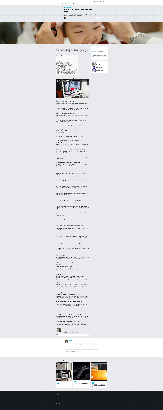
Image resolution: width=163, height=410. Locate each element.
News (58, 3)
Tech (94, 1)
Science (97, 1)
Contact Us (57, 401)
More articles (71, 347)
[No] (74, 354)
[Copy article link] (98, 18)
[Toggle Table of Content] (76, 55)
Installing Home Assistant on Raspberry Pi (63, 61)
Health (103, 1)
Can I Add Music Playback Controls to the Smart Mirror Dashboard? (67, 72)
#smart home (77, 20)
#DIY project (66, 20)
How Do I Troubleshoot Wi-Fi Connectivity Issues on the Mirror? (67, 70)
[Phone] (57, 334)
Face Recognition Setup (61, 66)
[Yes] (71, 354)
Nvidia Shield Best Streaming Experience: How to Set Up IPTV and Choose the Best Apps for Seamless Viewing (81, 384)
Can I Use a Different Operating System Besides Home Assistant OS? (67, 69)
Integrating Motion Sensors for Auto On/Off (63, 63)
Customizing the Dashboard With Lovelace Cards (64, 64)
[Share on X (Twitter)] (96, 18)
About (56, 400)
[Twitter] (56, 334)
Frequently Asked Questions (61, 68)
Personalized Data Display (61, 67)
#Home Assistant (71, 20)
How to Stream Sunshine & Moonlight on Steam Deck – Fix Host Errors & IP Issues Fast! (98, 385)
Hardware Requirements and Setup (62, 58)
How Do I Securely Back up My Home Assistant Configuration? (67, 73)
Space (100, 1)
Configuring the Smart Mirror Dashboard (63, 62)
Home (56, 3)
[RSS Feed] (106, 407)
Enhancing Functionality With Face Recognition (64, 65)
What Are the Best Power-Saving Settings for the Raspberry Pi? (67, 71)
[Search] (106, 1)
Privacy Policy (58, 403)
